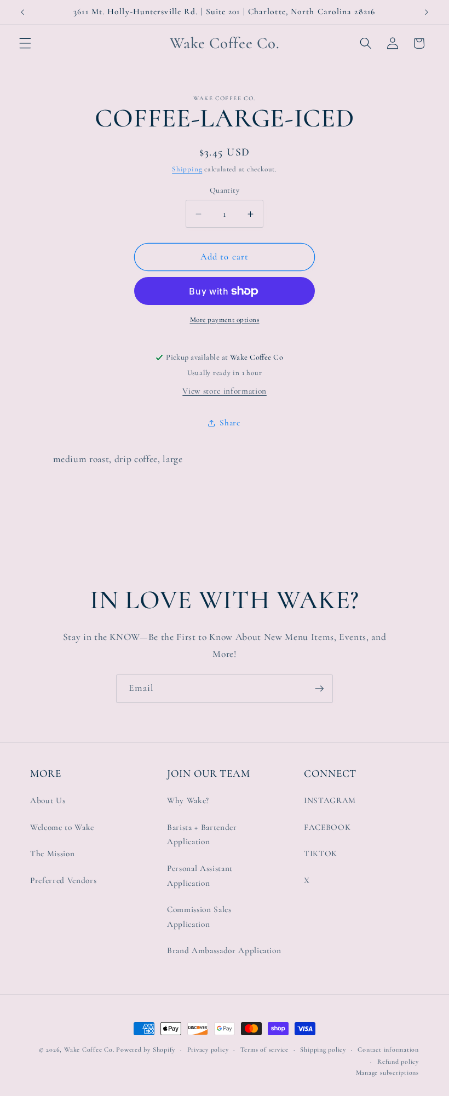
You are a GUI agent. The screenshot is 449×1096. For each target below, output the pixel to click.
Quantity (225, 190)
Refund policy (398, 1061)
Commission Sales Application (199, 916)
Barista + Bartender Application (202, 834)
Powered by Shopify (145, 1049)
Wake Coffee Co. (89, 1049)
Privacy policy (208, 1049)
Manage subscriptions (387, 1072)
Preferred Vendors (63, 880)
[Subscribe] (319, 688)
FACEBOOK (327, 827)
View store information (224, 391)
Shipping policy (323, 1049)
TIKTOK (320, 853)
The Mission (52, 853)
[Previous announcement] (22, 12)
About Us (47, 800)
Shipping (187, 169)
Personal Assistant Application (200, 875)
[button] (25, 43)
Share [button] (230, 423)
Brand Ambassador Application (224, 950)
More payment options (225, 319)
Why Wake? (188, 800)
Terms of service (264, 1049)
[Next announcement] (427, 12)
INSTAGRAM (330, 800)
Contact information (388, 1049)
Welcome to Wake (62, 827)
